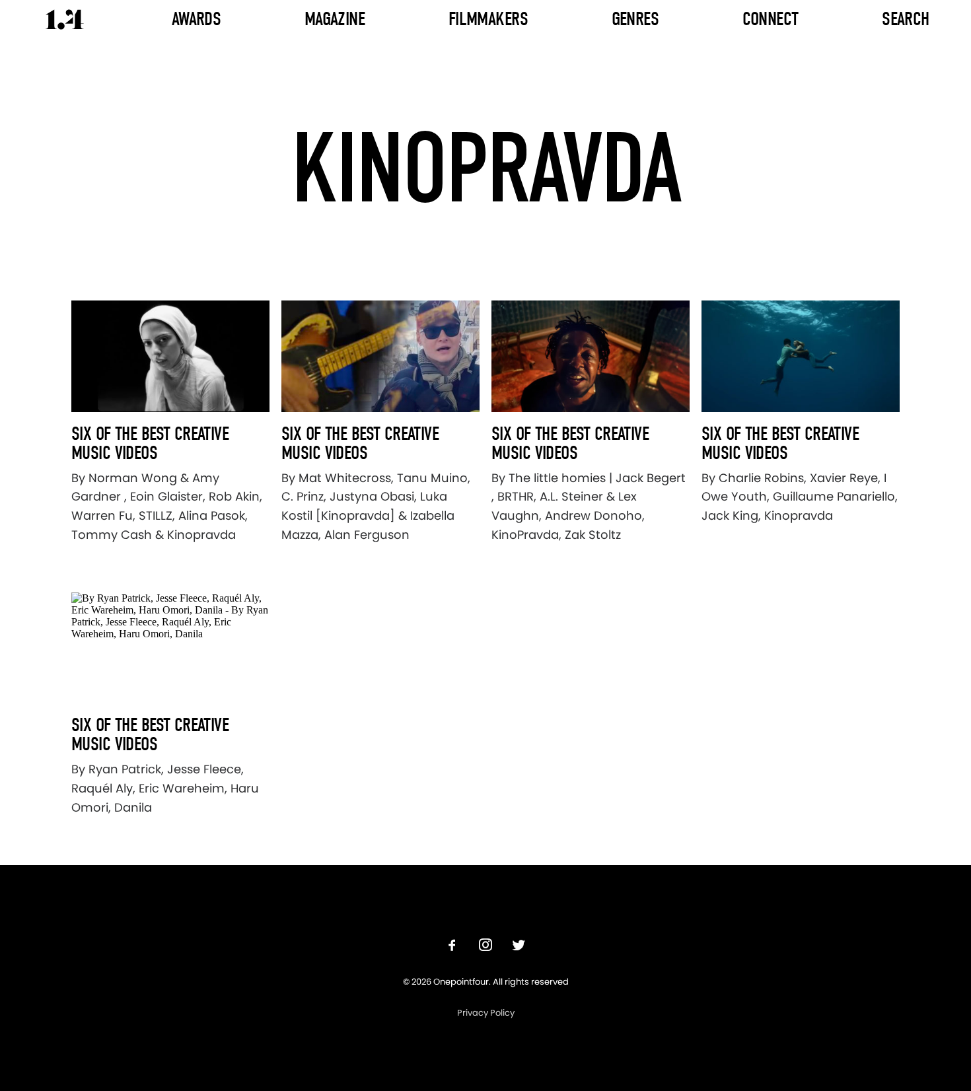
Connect (770, 19)
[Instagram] (485, 946)
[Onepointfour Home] (65, 19)
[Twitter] (518, 946)
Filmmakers (488, 19)
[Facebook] (452, 946)
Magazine (335, 19)
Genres (635, 19)
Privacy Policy (486, 1012)
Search (905, 19)
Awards (196, 19)
